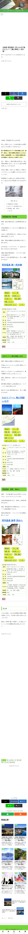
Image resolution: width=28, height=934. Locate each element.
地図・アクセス (9, 301)
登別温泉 (13, 762)
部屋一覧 (7, 295)
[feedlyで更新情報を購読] (7, 814)
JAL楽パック (8, 298)
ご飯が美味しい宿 (12, 760)
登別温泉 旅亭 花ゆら (13, 208)
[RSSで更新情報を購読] (20, 814)
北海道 (4, 760)
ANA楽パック (16, 295)
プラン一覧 (15, 292)
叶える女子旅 (5, 762)
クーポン (21, 304)
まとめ (10, 210)
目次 (12, 201)
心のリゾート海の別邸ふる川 (14, 206)
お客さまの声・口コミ (10, 304)
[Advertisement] (14, 30)
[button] (18, 98)
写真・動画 (17, 298)
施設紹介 (7, 292)
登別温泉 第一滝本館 (12, 204)
